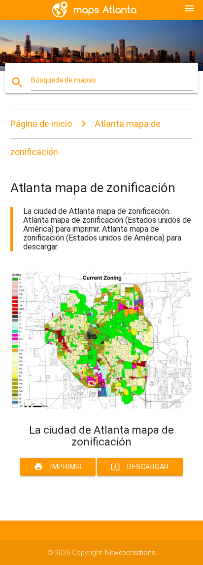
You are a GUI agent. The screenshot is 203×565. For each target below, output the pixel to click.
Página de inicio (41, 124)
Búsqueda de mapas (63, 80)
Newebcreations (130, 553)
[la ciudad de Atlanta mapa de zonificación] (101, 406)
